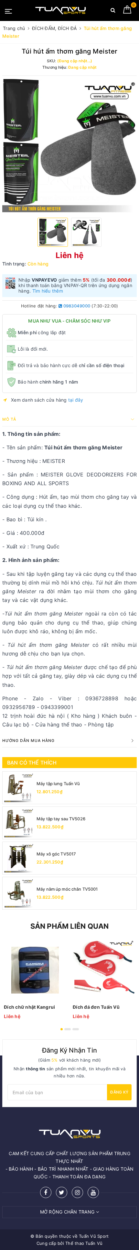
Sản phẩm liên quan (69, 926)
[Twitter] (61, 1192)
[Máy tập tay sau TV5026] (18, 822)
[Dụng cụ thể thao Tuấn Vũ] (60, 10)
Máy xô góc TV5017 (56, 853)
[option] (69, 146)
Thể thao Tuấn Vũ (83, 1243)
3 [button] (75, 1029)
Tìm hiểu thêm (47, 291)
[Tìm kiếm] (113, 11)
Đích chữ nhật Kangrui (29, 1007)
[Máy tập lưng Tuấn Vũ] (18, 787)
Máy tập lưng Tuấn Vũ (58, 783)
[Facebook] (45, 1192)
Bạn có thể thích (32, 762)
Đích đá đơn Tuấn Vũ (96, 1007)
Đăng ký (119, 1092)
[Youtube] (93, 1192)
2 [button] (67, 1029)
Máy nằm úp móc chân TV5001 (67, 889)
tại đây (75, 400)
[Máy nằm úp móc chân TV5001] (18, 893)
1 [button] (61, 1029)
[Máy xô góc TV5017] (18, 858)
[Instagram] (77, 1192)
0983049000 (76, 305)
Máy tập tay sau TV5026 (61, 818)
